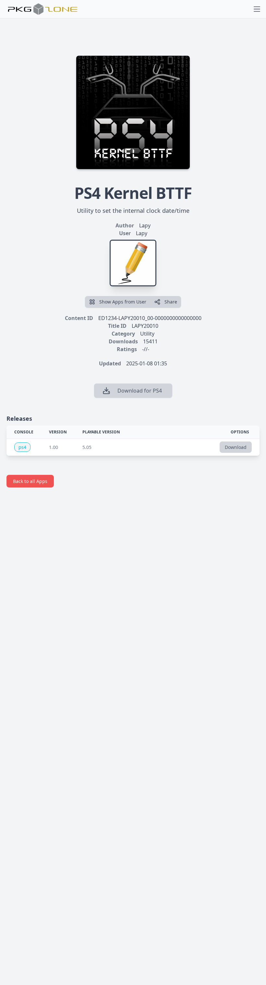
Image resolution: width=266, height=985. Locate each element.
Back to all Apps (30, 481)
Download (236, 447)
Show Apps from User (122, 302)
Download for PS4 (139, 390)
